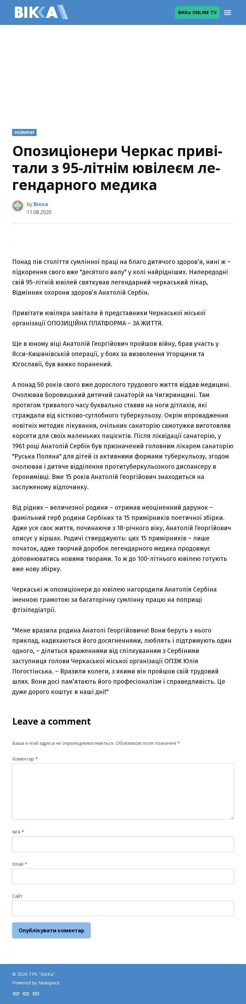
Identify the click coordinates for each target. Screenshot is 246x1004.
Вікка (41, 204)
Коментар (25, 759)
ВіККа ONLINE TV (197, 12)
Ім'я (18, 832)
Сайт (17, 896)
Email (19, 864)
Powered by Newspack (36, 983)
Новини (24, 132)
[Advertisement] (123, 71)
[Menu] (228, 12)
